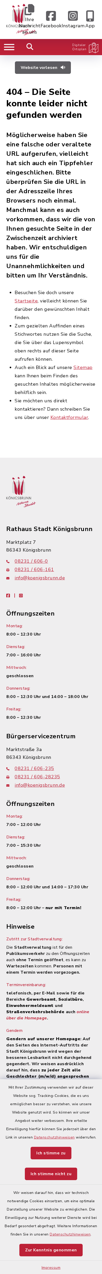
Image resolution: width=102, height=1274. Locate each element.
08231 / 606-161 (34, 569)
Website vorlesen (39, 67)
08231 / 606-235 (34, 768)
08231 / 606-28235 (37, 777)
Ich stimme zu (51, 1153)
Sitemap (83, 367)
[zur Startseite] (21, 491)
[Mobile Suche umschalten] (29, 47)
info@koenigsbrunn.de (40, 578)
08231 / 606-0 (31, 561)
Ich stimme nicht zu (51, 1174)
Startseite (26, 301)
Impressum (51, 1267)
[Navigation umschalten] (9, 47)
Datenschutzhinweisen (54, 1137)
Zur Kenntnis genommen (51, 1250)
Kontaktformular (69, 417)
